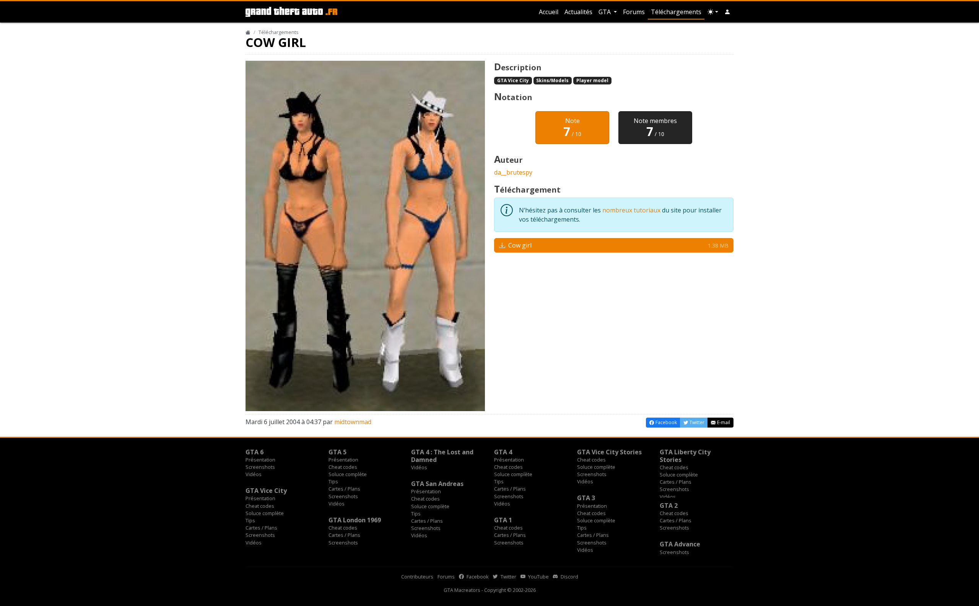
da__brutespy (513, 172)
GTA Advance (680, 544)
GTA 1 (503, 520)
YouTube (538, 576)
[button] (727, 11)
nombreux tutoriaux (631, 210)
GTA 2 (669, 505)
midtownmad (352, 422)
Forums (634, 12)
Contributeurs (417, 576)
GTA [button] (605, 12)
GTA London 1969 (355, 520)
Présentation (260, 459)
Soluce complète (348, 474)
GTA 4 (503, 452)
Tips (333, 481)
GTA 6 (254, 452)
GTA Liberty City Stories (685, 456)
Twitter (507, 576)
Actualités (578, 12)
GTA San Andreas (437, 484)
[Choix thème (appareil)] (712, 11)
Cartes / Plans (344, 488)
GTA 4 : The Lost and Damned (442, 456)
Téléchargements (676, 12)
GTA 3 (586, 498)
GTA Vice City (513, 80)
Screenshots (260, 466)
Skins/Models (552, 80)
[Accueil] (248, 32)
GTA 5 (337, 452)
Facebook (477, 576)
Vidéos (254, 474)
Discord (568, 576)
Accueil (548, 12)
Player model (592, 80)
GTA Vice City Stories (609, 452)
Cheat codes (343, 466)
